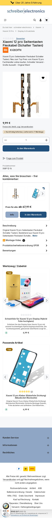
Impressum (40, 496)
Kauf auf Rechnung (21, 499)
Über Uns (38, 503)
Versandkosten (9, 479)
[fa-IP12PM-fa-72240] (26, 95)
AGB (40, 488)
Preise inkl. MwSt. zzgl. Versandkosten (18, 127)
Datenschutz (39, 492)
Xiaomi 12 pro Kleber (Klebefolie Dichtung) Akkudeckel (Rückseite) (26, 396)
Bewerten (20, 38)
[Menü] (5, 20)
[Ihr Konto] (40, 20)
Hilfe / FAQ (12, 496)
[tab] (25, 230)
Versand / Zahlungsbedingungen (26, 507)
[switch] (5, 514)
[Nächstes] (46, 300)
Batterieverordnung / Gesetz (19, 492)
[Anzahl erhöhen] (46, 140)
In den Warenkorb (26, 148)
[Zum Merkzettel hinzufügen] (43, 78)
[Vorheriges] (5, 300)
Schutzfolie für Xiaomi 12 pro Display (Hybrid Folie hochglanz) (26, 320)
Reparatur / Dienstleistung (20, 503)
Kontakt (35, 499)
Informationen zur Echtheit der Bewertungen (24, 515)
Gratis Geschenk (26, 496)
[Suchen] (34, 20)
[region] (26, 95)
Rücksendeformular (18, 488)
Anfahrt (33, 488)
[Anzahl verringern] (5, 140)
